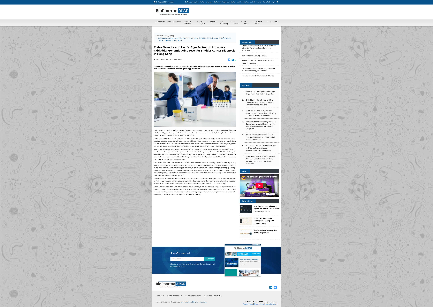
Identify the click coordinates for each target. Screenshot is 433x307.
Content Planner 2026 (214, 296)
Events (259, 2)
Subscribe (210, 259)
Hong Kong (169, 36)
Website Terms (248, 304)
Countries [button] (274, 21)
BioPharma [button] (159, 21)
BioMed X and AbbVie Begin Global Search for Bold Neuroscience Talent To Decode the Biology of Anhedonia (261, 113)
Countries (159, 36)
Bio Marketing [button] (224, 22)
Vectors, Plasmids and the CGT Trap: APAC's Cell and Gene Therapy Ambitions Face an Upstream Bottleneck (258, 71)
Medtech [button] (213, 21)
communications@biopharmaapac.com (194, 302)
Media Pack (266, 2)
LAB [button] (168, 21)
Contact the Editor (194, 296)
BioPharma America (191, 2)
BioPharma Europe (206, 2)
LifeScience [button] (177, 21)
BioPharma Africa (236, 2)
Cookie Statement (271, 304)
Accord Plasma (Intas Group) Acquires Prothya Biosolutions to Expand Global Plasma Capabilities (260, 137)
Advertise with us (175, 296)
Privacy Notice (259, 304)
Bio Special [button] (235, 22)
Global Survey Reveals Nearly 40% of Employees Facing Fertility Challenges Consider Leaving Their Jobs (260, 102)
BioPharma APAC (249, 2)
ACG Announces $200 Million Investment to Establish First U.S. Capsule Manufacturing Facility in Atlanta (261, 148)
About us (160, 296)
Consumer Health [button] (258, 22)
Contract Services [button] (187, 22)
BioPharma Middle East (221, 2)
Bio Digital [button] (202, 22)
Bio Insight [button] (246, 22)
